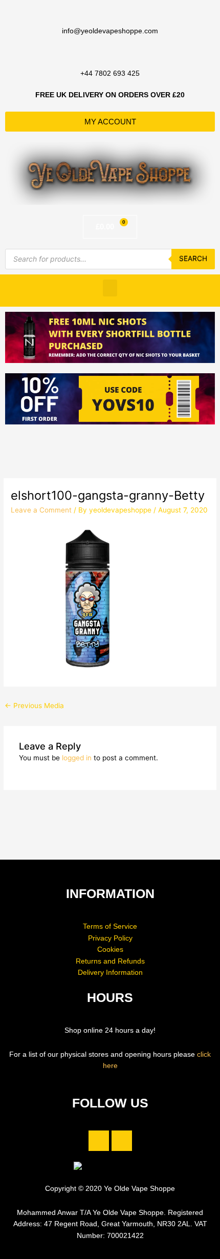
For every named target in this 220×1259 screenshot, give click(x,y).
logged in (77, 758)
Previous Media (34, 705)
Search (193, 258)
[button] (110, 288)
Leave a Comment (41, 510)
